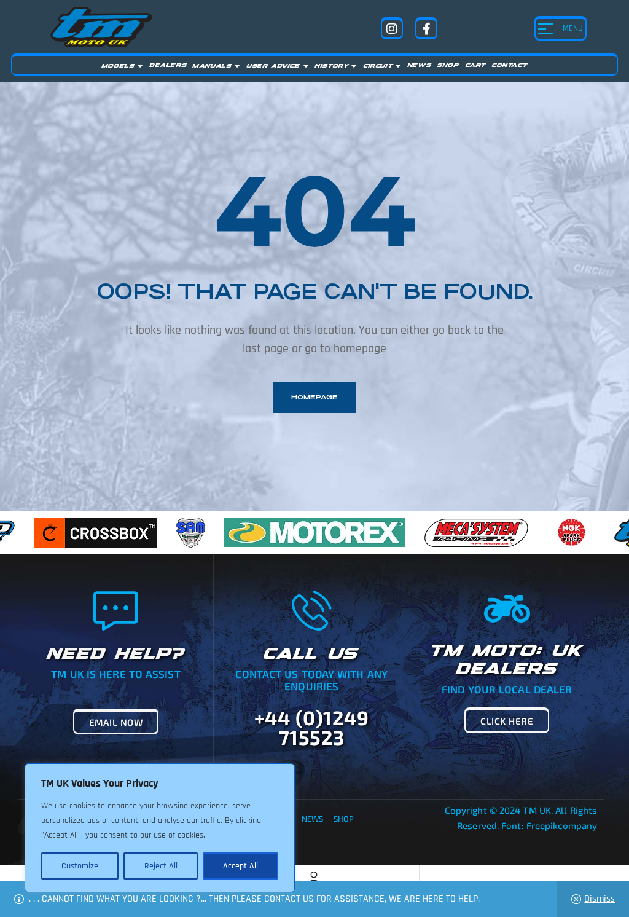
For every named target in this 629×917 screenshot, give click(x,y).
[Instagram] (392, 28)
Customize (79, 866)
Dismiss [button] (599, 898)
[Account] (314, 878)
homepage (314, 397)
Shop (344, 819)
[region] (160, 827)
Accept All (240, 866)
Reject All (161, 866)
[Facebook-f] (426, 28)
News (312, 819)
